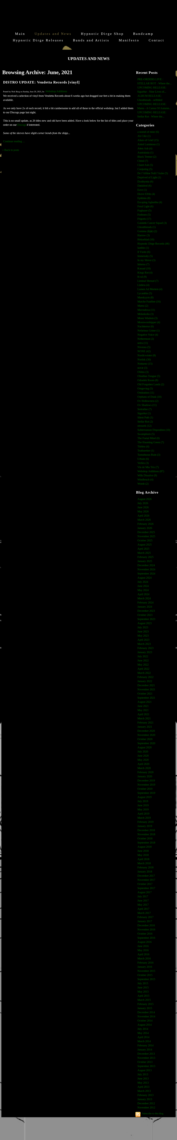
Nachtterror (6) (145, 326)
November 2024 (146, 569)
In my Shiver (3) (146, 260)
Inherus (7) (143, 264)
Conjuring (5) (144, 169)
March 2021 (144, 718)
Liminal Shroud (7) (147, 280)
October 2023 (144, 614)
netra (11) (142, 342)
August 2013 (144, 1070)
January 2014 (144, 1049)
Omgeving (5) (145, 388)
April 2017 (143, 908)
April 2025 (143, 548)
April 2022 (143, 668)
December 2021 (146, 685)
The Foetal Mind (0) (148, 438)
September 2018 (146, 842)
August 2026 (144, 499)
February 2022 (145, 677)
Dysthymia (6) (145, 181)
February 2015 (145, 1004)
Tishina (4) (143, 446)
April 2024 (143, 594)
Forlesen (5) (144, 214)
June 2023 (143, 631)
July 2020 (142, 751)
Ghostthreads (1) (146, 227)
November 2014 (146, 1016)
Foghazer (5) (144, 210)
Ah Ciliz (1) (144, 136)
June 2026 (143, 507)
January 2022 (144, 681)
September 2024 (146, 573)
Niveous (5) (143, 347)
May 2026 (143, 511)
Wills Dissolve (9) (147, 475)
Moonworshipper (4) (148, 322)
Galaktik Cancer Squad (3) (152, 222)
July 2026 (142, 503)
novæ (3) (142, 367)
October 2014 (144, 1020)
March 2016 (144, 958)
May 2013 (143, 1082)
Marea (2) (142, 305)
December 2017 (146, 875)
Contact (156, 40)
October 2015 (144, 975)
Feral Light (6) (145, 206)
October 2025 (144, 540)
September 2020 (146, 743)
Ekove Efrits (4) (146, 193)
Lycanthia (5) (144, 293)
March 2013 (144, 1090)
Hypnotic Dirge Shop (102, 34)
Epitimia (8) (143, 198)
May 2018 (143, 855)
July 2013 (142, 1074)
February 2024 (145, 602)
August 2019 (144, 797)
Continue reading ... (14, 141)
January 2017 (144, 921)
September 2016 (146, 937)
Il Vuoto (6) (143, 251)
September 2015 (146, 979)
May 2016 (143, 950)
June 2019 (143, 805)
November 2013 (146, 1057)
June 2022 (143, 660)
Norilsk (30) (144, 359)
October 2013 (144, 1061)
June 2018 (143, 850)
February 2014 (145, 1045)
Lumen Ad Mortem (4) (149, 289)
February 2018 (145, 867)
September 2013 (146, 1066)
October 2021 (144, 693)
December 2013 (146, 1053)
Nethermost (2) (145, 338)
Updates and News (53, 34)
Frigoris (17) (144, 218)
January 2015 (144, 1008)
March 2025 (144, 552)
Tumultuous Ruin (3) (148, 454)
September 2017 (146, 888)
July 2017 (142, 896)
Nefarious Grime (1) (148, 330)
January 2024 (144, 606)
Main (20, 34)
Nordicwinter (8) (146, 355)
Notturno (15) (144, 363)
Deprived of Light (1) (149, 177)
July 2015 (142, 983)
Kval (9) (142, 276)
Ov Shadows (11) (147, 405)
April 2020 (143, 763)
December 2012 (146, 1103)
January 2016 (144, 966)
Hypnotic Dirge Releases (38, 40)
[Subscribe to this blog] (138, 1114)
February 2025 (145, 557)
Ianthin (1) (143, 247)
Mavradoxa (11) (146, 309)
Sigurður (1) (144, 413)
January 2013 (144, 1099)
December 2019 (146, 780)
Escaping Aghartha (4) (149, 202)
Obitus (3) (142, 371)
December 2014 (146, 1012)
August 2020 (144, 747)
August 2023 (144, 623)
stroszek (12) (144, 425)
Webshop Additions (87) (150, 471)
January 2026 (144, 528)
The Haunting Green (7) (150, 442)
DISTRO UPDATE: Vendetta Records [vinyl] (41, 82)
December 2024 (146, 565)
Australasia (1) (145, 152)
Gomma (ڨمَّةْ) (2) (147, 231)
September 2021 (146, 697)
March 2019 (144, 817)
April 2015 (143, 995)
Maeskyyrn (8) (145, 297)
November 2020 (146, 734)
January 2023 (144, 652)
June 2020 (143, 755)
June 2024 (143, 585)
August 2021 (144, 701)
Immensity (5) (145, 256)
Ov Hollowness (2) (147, 400)
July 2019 (142, 801)
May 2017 (143, 904)
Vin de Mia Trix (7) (148, 467)
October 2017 (144, 884)
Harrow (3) (143, 235)
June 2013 (143, 1078)
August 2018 (144, 846)
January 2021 (144, 726)
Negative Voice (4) (147, 334)
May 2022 (143, 664)
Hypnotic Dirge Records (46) (153, 243)
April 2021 (143, 714)
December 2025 (146, 532)
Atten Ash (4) (144, 148)
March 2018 (144, 863)
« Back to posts (10, 149)
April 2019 (143, 813)
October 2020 (144, 739)
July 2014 (142, 1028)
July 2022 (142, 656)
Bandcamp (143, 34)
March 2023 (144, 643)
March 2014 (144, 1041)
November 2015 (146, 970)
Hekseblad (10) (145, 239)
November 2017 (146, 879)
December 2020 (146, 730)
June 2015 (143, 987)
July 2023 (142, 627)
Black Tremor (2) (146, 156)
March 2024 (144, 598)
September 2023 (146, 619)
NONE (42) (144, 351)
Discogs (21, 124)
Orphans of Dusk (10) (149, 396)
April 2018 (143, 859)
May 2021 (143, 710)
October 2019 (144, 788)
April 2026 (143, 515)
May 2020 (143, 759)
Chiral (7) (142, 160)
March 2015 (144, 999)
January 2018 (144, 871)
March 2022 (144, 672)
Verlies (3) (143, 463)
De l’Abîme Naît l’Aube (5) (152, 173)
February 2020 (145, 772)
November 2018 (146, 834)
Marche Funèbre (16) (149, 301)
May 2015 (143, 991)
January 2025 (144, 561)
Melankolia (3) (145, 314)
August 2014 (144, 1024)
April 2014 (143, 1037)
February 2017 (145, 917)
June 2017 (143, 900)
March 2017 (144, 912)
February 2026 (145, 523)
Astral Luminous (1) (148, 144)
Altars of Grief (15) (148, 140)
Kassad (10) (144, 268)
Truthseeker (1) (145, 450)
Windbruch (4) (145, 479)
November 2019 (146, 784)
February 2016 (145, 962)
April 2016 (143, 954)
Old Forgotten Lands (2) (150, 384)
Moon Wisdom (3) (147, 318)
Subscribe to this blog (152, 1113)
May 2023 (143, 635)
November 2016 (146, 929)
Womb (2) (142, 483)
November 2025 (146, 536)
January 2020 (144, 776)
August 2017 (144, 892)
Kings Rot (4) (144, 272)
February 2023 (145, 648)
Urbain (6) (143, 458)
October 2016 (144, 933)
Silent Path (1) (145, 417)
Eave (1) (142, 189)
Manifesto (129, 40)
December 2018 (146, 830)
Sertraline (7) (144, 409)
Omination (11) (145, 392)
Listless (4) (143, 285)
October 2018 (144, 838)
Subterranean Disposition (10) (153, 429)
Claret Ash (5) (145, 164)
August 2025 (144, 544)
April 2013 (143, 1086)
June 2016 (143, 946)
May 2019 (143, 809)
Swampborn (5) (146, 434)
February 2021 (145, 722)
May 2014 (143, 1033)
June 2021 (143, 706)
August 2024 (144, 577)
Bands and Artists (91, 40)
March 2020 (144, 768)
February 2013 (145, 1095)
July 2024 (142, 581)
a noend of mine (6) (148, 131)
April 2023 (143, 639)
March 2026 (144, 519)
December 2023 (146, 610)
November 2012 (146, 1107)
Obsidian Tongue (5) (148, 376)
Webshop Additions (56, 91)
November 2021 (146, 689)
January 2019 (144, 826)
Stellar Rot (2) (145, 421)
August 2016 (144, 941)
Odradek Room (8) (147, 380)
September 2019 (146, 792)
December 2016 (146, 925)
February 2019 (145, 821)
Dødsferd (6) (144, 185)
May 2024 (143, 590)
